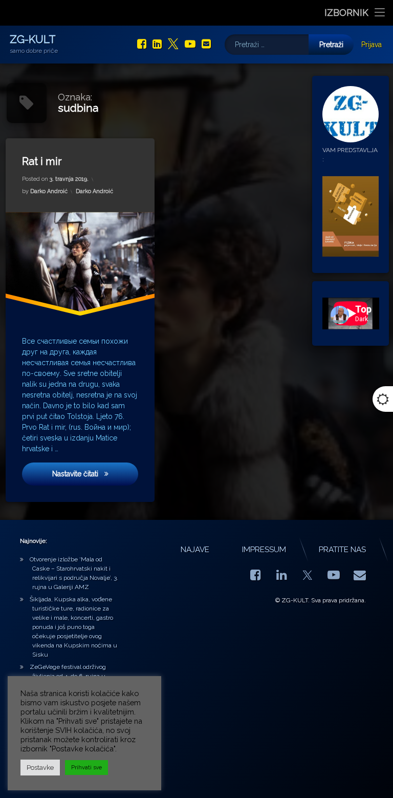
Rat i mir (42, 161)
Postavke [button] (40, 767)
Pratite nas (342, 549)
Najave (195, 549)
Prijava (371, 44)
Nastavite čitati (89, 474)
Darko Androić (49, 191)
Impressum (264, 549)
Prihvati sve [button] (86, 767)
